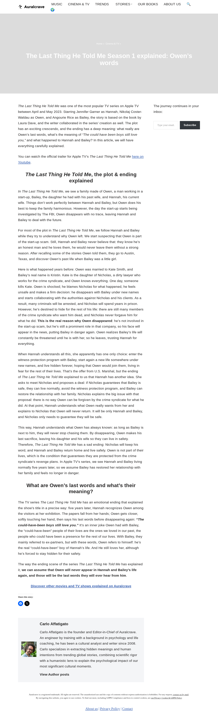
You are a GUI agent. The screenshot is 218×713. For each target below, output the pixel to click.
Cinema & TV (78, 4)
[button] (131, 4)
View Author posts (54, 674)
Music (56, 4)
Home (99, 43)
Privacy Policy (110, 709)
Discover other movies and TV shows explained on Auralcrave (81, 586)
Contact (127, 709)
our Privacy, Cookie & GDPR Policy (166, 698)
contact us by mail (181, 694)
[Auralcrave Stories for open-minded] (31, 6)
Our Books (148, 4)
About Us (172, 4)
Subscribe (190, 125)
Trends (102, 4)
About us (91, 709)
